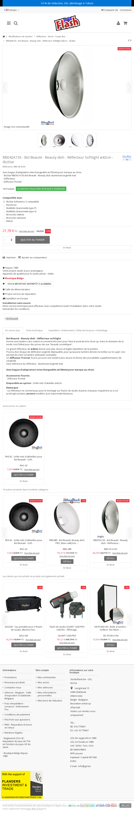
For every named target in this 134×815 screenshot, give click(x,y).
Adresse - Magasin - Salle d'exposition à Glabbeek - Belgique (18, 695)
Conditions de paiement (17, 714)
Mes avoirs (43, 682)
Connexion (125, 10)
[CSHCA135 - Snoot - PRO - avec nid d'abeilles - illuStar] (67, 604)
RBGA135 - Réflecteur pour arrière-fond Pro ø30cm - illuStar (110, 512)
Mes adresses (45, 687)
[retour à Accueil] (4, 36)
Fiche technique (34, 330)
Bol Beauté (12, 318)
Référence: (8, 166)
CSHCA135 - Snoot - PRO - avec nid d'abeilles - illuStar (67, 628)
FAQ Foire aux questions (17, 719)
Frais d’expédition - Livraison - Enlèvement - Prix (17, 706)
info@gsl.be (84, 766)
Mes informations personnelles (47, 694)
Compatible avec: (13, 197)
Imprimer (11, 257)
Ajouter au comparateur (34, 257)
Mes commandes (47, 677)
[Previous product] (128, 40)
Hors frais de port (26, 231)
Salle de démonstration (17, 289)
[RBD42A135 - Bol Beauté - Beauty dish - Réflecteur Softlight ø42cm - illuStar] (44, 140)
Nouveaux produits (15, 682)
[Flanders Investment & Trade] (22, 784)
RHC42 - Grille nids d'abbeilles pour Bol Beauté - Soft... (23, 458)
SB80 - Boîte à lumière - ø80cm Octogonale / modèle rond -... (23, 598)
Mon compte (42, 670)
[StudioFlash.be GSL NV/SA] (67, 23)
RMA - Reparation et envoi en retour (18, 726)
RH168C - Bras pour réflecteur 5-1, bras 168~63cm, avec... (110, 598)
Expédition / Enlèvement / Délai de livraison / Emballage (78, 330)
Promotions (11, 677)
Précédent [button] (4, 88)
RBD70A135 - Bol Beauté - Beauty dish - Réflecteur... (67, 512)
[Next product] (130, 40)
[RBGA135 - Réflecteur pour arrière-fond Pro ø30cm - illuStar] (110, 502)
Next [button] (129, 533)
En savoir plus (12, 330)
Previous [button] (4, 533)
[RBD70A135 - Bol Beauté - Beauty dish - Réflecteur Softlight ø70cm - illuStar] (67, 502)
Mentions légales (14, 732)
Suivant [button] (129, 88)
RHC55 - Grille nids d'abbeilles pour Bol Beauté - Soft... (23, 542)
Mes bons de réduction (50, 700)
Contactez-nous (13, 687)
